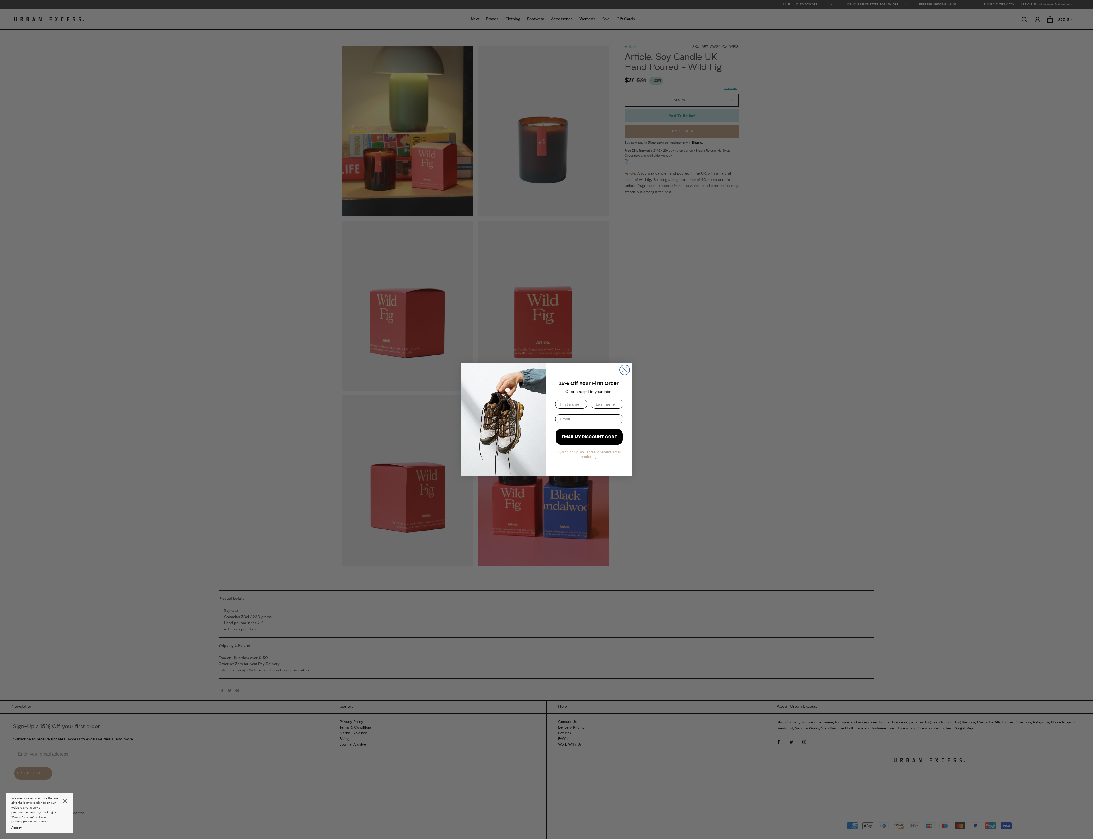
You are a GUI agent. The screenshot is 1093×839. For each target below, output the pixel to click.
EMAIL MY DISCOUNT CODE (589, 437)
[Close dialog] (625, 370)
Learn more (40, 821)
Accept (16, 828)
